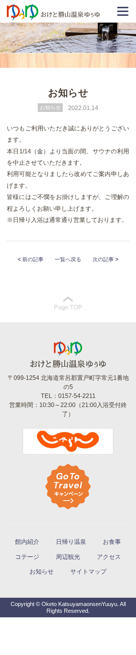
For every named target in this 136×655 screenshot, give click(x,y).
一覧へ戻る (68, 259)
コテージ (27, 557)
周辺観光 (68, 557)
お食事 (112, 542)
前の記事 (30, 259)
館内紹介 (27, 542)
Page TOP (68, 307)
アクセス (109, 557)
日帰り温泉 (71, 542)
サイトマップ (88, 571)
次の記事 (105, 259)
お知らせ (50, 107)
